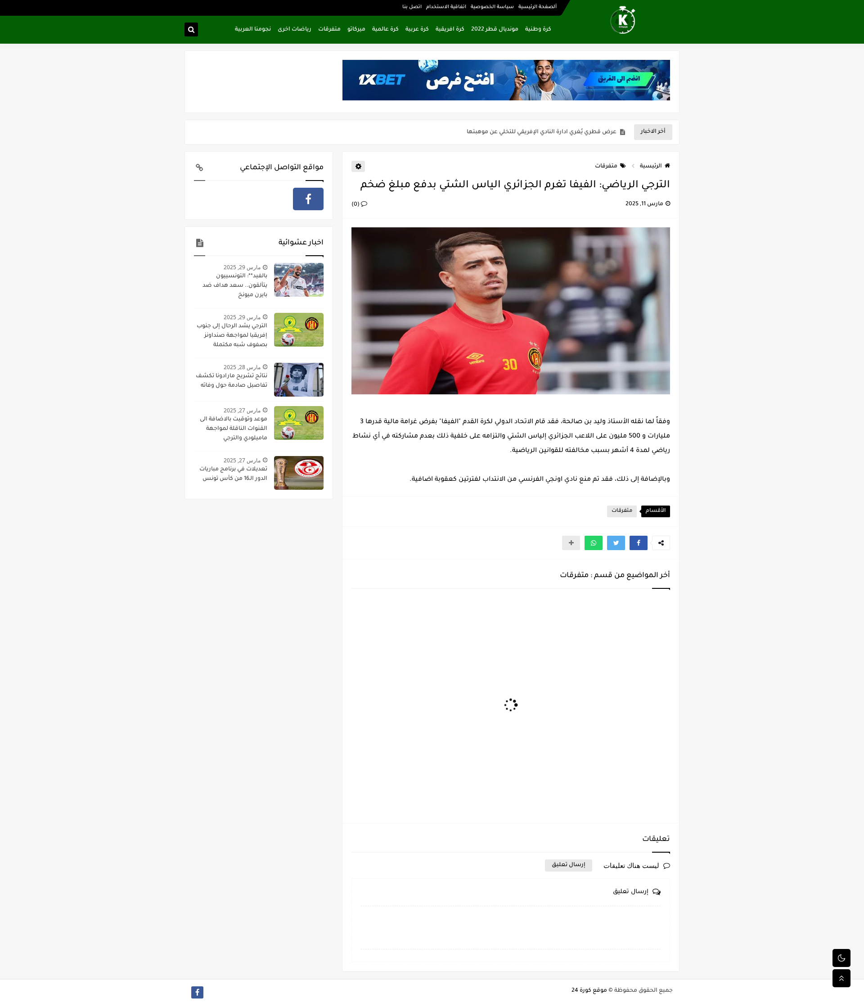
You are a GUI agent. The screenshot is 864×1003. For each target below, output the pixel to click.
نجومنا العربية (253, 30)
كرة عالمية (385, 30)
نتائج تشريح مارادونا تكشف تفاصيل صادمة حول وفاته (231, 381)
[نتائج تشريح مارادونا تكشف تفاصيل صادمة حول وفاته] (299, 380)
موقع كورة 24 (589, 991)
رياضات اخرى (294, 30)
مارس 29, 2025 (242, 267)
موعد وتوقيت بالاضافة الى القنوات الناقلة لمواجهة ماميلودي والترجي (233, 429)
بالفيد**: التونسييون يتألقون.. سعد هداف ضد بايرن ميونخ (234, 285)
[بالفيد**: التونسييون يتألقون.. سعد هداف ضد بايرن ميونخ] (299, 280)
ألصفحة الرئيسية (537, 7)
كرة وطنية (538, 30)
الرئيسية (651, 166)
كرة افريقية (450, 30)
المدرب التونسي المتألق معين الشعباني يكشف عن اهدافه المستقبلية (524, 132)
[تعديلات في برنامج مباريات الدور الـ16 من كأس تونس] (299, 473)
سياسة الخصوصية (492, 7)
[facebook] (308, 199)
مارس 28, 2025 (242, 367)
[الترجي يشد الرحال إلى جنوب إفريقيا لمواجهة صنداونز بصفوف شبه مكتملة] (299, 330)
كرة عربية (417, 30)
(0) (356, 205)
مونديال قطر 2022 (494, 30)
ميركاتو (356, 30)
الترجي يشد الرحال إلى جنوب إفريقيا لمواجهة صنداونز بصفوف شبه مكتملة (232, 335)
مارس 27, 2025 (242, 410)
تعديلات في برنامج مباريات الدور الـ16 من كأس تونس (233, 474)
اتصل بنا (412, 7)
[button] (639, 543)
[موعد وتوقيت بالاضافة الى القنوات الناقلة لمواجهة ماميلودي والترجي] (299, 423)
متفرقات (329, 30)
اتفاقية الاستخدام (446, 7)
